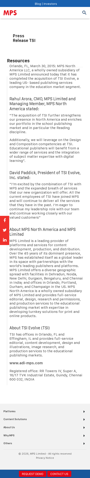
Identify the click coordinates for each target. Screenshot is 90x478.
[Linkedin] (42, 464)
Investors (50, 4)
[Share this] (4, 221)
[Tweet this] (4, 230)
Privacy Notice (45, 457)
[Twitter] (47, 464)
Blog (38, 4)
